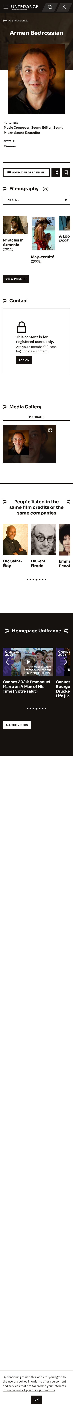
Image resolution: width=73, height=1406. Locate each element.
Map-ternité (42, 257)
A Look (65, 236)
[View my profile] (64, 7)
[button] (50, 430)
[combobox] (36, 200)
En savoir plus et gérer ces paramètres (29, 1390)
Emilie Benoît (65, 563)
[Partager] (55, 172)
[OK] (36, 1399)
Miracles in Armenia (13, 242)
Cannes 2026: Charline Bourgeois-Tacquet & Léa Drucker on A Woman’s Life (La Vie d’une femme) (33, 689)
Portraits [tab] (36, 417)
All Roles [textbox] (13, 200)
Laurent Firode (38, 563)
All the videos (17, 725)
